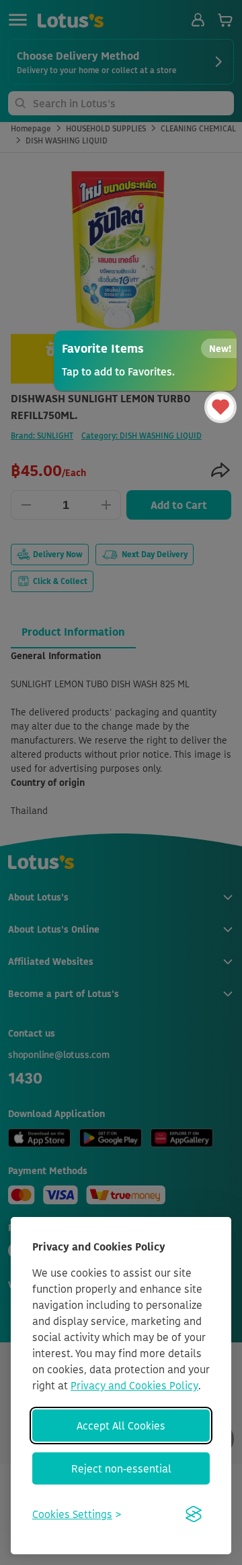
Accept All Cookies (121, 1425)
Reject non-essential (121, 1468)
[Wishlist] (220, 407)
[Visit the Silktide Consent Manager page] (193, 1514)
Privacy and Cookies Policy (134, 1385)
